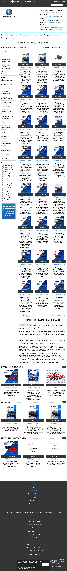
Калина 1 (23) (7, 186)
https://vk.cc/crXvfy (57, 29)
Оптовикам (28, 1)
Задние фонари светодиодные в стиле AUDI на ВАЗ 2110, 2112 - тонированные (11, 393)
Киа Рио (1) (6, 190)
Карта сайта (33, 507)
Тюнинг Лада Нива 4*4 (33, 531)
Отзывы (35, 1)
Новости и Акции (33, 500)
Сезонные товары (23, 38)
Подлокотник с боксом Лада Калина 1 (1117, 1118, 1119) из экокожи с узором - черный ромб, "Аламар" (59, 136)
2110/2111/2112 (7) (8, 170)
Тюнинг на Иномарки (33, 554)
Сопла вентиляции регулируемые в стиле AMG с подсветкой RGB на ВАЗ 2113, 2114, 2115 (11, 428)
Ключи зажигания (7, 88)
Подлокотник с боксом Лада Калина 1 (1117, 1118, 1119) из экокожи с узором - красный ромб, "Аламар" (42, 136)
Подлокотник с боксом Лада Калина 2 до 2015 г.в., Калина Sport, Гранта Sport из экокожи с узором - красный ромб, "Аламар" (59, 107)
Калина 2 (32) (7, 188)
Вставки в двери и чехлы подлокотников (6, 66)
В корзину (26, 64)
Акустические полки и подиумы (6, 60)
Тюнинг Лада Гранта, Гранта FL (33, 524)
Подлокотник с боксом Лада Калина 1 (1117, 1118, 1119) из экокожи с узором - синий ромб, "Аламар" (59, 270)
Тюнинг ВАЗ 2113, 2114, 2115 (33, 541)
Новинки (57, 35)
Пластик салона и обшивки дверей (7, 117)
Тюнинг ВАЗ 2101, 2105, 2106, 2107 (33, 551)
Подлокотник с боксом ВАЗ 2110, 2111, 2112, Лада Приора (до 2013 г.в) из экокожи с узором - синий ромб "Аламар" (59, 237)
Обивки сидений (7, 102)
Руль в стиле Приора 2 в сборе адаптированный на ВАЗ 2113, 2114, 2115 (56, 463)
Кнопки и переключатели (5, 92)
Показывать (22, 315)
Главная (4, 1)
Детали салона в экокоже (6, 72)
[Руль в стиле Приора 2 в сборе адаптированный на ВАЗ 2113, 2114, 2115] (56, 448)
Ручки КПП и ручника (5, 137)
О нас (10, 1)
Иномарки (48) (7, 184)
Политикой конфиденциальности (27, 568)
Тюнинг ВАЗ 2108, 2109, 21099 (33, 547)
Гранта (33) (6, 182)
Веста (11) (6, 180)
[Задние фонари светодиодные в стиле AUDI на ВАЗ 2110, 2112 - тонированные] (11, 376)
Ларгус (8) (6, 194)
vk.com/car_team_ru (54, 22)
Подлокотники (6, 122)
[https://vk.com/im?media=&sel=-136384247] (8, 211)
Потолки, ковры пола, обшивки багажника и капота (7, 127)
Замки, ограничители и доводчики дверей (6, 79)
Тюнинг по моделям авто (9, 35)
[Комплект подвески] (56, 376)
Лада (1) (5, 192)
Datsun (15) (6, 176)
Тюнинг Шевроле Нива (33, 534)
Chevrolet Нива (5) (8, 174)
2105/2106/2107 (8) (8, 166)
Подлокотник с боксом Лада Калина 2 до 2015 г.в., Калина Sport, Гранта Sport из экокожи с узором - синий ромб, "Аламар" (25, 138)
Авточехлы (5, 56)
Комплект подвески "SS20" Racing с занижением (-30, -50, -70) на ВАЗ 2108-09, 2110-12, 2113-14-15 (56, 393)
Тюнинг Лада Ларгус (33, 537)
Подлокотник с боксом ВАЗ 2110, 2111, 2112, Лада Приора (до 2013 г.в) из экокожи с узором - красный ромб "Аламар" (42, 237)
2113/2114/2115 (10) (8, 172)
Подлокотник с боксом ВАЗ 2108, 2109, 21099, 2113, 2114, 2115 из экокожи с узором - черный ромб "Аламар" (42, 271)
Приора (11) (6, 198)
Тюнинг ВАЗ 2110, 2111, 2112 (33, 544)
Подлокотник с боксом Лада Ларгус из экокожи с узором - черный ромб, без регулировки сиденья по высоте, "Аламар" (42, 107)
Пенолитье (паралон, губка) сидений (6, 111)
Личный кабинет (33, 504)
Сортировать (47, 47)
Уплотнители (6, 154)
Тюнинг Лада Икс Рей (33, 518)
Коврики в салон (7, 84)
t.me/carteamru (53, 25)
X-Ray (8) (6, 178)
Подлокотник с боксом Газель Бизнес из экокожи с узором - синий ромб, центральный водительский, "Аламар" (59, 303)
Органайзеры (6, 106)
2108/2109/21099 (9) (9, 168)
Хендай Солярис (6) (9, 200)
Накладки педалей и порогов (6, 97)
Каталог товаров (18, 1)
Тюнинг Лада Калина (33, 528)
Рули (3, 132)
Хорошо (45, 565)
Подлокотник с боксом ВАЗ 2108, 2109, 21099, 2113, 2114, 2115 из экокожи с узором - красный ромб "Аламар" (42, 302)
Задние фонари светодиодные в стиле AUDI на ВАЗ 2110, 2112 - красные (33, 464)
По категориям (25, 35)
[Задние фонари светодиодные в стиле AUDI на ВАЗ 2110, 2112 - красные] (33, 448)
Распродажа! (48, 35)
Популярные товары (8, 38)
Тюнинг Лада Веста (34, 515)
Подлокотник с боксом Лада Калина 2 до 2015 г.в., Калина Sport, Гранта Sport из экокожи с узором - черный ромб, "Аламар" (25, 272)
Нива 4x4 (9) (7, 196)
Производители (37, 35)
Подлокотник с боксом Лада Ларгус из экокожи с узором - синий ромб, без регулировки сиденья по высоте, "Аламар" (25, 107)
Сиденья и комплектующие (6, 149)
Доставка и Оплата (33, 494)
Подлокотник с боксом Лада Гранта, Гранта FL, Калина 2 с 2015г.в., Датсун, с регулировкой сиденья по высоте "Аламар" (58, 75)
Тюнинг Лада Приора (33, 521)
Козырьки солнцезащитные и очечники (6, 143)
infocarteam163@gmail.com (55, 27)
